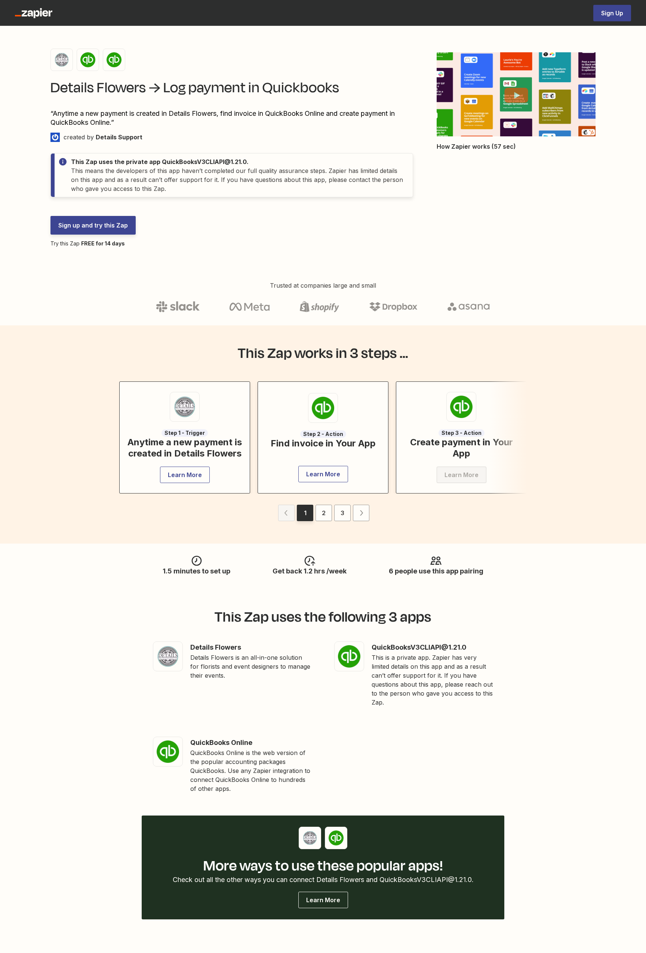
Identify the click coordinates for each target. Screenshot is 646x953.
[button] (516, 95)
